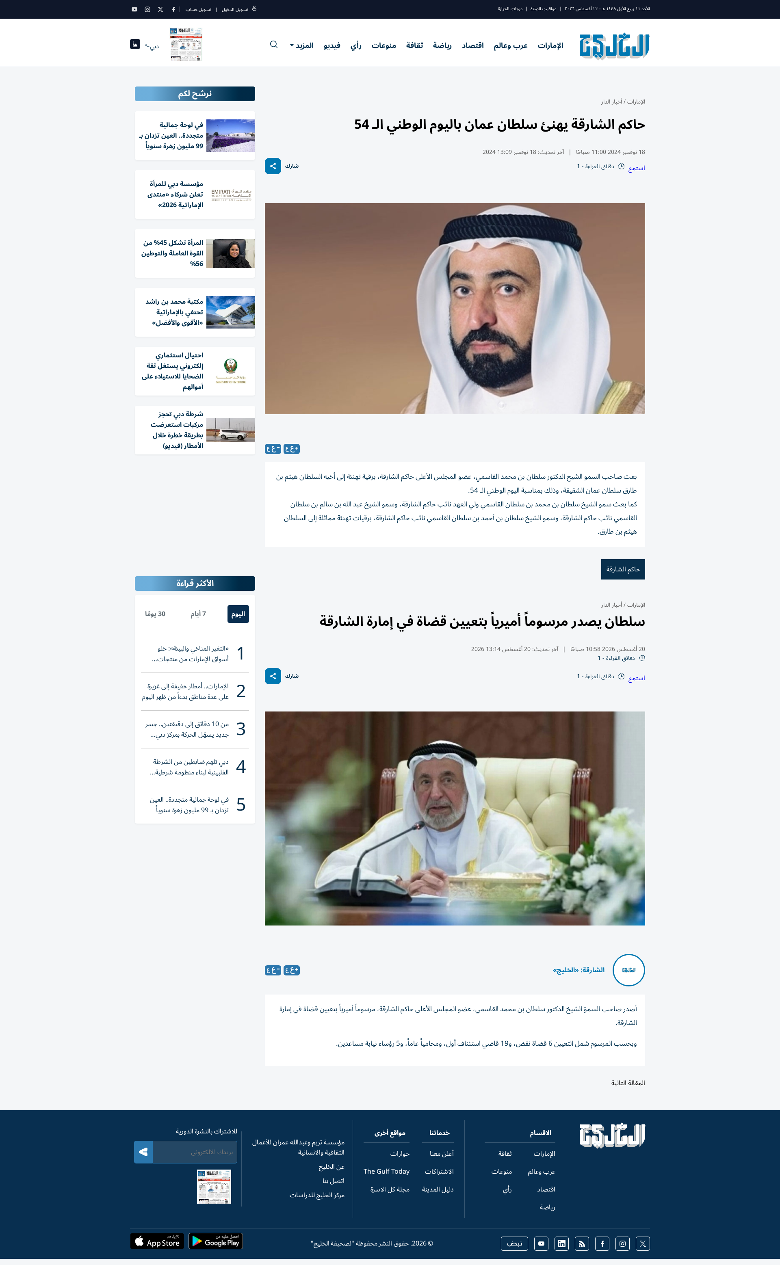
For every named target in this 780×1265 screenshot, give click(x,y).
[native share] (273, 166)
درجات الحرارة (510, 8)
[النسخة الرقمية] (186, 46)
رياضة (442, 45)
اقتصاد (473, 45)
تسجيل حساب (198, 9)
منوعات (384, 45)
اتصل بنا (333, 1181)
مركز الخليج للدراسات (317, 1195)
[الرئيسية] (613, 1147)
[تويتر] (160, 9)
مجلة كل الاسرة (390, 1189)
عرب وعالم (511, 45)
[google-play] (215, 1243)
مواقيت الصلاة (544, 8)
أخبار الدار (611, 102)
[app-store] (157, 1243)
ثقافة (414, 45)
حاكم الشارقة (623, 569)
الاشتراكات (439, 1172)
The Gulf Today (387, 1172)
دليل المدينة (438, 1189)
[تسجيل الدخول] (254, 9)
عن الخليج (331, 1167)
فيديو (332, 45)
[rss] (582, 1243)
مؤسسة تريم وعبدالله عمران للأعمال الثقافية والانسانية (298, 1147)
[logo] (615, 46)
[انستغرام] (147, 9)
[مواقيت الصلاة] (135, 46)
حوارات (400, 1154)
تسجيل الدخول (235, 9)
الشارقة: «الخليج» (578, 970)
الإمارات (550, 45)
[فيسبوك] (173, 9)
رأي (356, 45)
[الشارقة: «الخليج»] (629, 970)
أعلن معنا (442, 1154)
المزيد (305, 45)
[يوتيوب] (134, 9)
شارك (292, 166)
